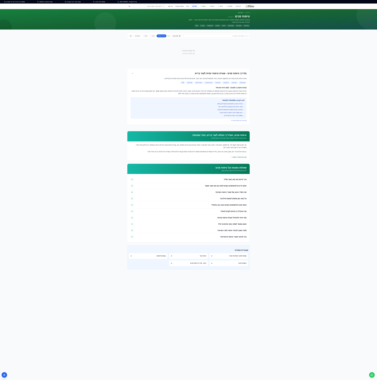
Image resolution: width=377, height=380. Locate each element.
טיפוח (212, 6)
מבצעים (137, 36)
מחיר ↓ (145, 36)
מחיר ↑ (153, 36)
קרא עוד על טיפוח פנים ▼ (239, 120)
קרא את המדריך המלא (239, 157)
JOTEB (194, 6)
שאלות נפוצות (179, 6)
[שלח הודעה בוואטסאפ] (372, 375)
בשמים (230, 6)
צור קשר (170, 6)
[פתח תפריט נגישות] (4, 375)
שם (131, 36)
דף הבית (238, 6)
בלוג (187, 6)
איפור (221, 6)
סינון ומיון (175, 36)
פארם (203, 6)
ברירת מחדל (161, 36)
